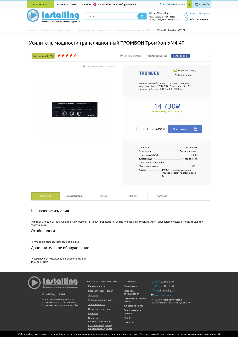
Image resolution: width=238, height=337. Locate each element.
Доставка (93, 295)
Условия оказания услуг (100, 299)
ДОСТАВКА (162, 196)
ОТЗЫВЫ (133, 196)
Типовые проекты (133, 305)
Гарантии (93, 313)
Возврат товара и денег (100, 290)
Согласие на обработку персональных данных (100, 327)
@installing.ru (165, 290)
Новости (128, 322)
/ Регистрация (203, 13)
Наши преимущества (99, 308)
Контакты (86, 4)
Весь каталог (41, 4)
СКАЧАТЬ (103, 196)
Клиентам (61, 4)
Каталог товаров (97, 286)
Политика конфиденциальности (99, 319)
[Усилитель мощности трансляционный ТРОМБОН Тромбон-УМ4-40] (75, 109)
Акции (127, 317)
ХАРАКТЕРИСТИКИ (74, 196)
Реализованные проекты (132, 311)
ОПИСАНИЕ (45, 196)
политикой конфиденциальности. (199, 333)
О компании (130, 286)
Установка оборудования (122, 4)
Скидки (101, 4)
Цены (74, 4)
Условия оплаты (96, 304)
